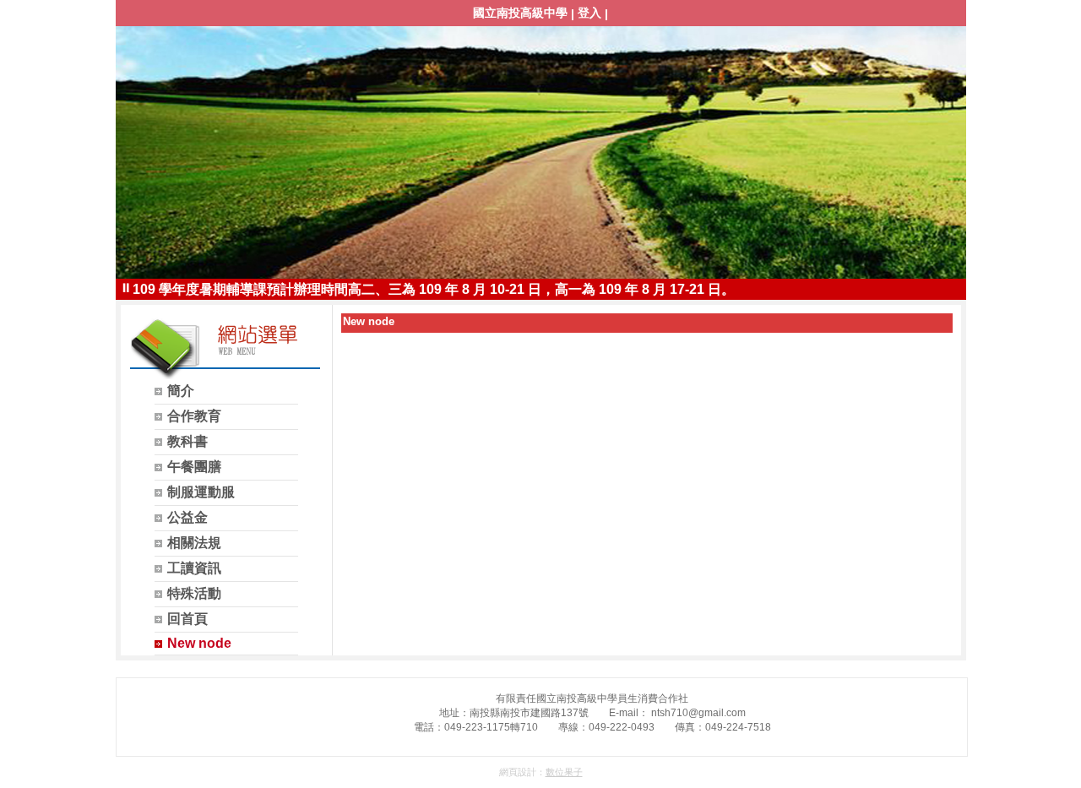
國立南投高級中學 (520, 12)
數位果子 (564, 772)
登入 (589, 12)
